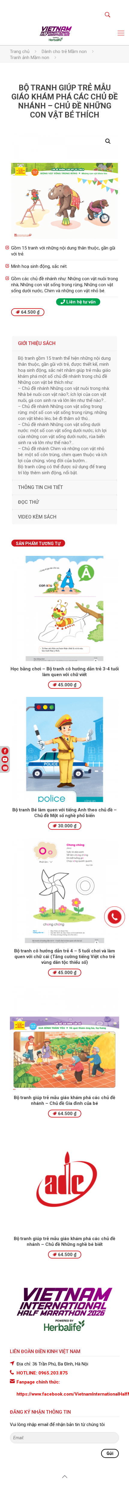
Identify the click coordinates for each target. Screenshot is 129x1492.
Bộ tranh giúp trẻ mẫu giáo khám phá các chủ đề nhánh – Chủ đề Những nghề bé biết (64, 1241)
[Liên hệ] (114, 921)
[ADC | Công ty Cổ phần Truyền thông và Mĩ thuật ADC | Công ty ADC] (56, 33)
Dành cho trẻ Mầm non (64, 51)
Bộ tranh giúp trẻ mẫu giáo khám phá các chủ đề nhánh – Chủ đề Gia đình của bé (64, 1100)
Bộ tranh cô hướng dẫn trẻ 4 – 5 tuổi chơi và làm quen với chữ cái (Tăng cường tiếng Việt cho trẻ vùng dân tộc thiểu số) (64, 956)
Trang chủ (19, 51)
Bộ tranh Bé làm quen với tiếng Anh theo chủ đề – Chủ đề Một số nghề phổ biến (64, 812)
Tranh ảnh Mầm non (29, 57)
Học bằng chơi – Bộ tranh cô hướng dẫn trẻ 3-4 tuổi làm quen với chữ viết (64, 671)
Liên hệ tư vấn (80, 302)
